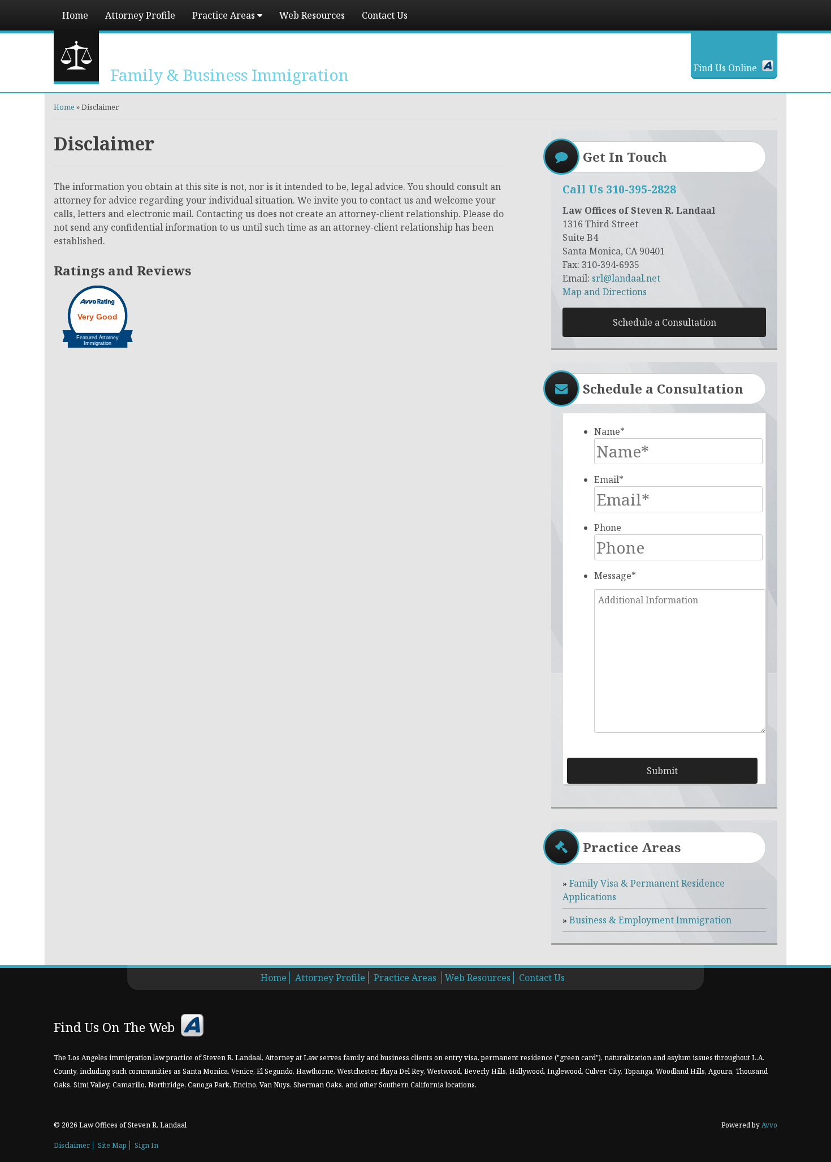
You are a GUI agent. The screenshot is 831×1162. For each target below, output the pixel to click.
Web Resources (312, 15)
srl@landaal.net (626, 278)
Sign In (146, 1145)
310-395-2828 (641, 189)
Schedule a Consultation (664, 322)
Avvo (767, 65)
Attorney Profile (140, 15)
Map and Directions (604, 292)
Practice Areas (224, 15)
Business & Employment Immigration (650, 920)
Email (609, 479)
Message (615, 575)
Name (609, 431)
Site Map (112, 1145)
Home (75, 15)
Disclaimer (72, 1145)
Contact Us (385, 15)
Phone (607, 527)
